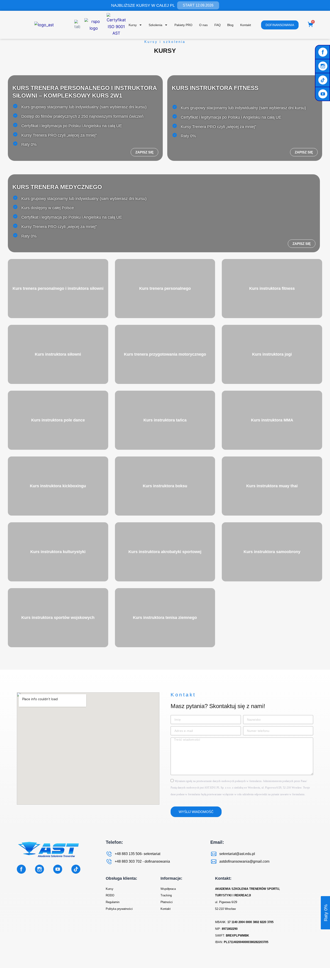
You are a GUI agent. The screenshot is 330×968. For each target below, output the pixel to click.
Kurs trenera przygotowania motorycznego (165, 354)
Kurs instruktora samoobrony (272, 551)
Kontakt (245, 25)
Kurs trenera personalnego (165, 288)
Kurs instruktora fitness (272, 288)
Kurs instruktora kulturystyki (58, 551)
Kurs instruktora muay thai (272, 486)
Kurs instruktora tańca (165, 420)
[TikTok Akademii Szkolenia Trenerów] (323, 79)
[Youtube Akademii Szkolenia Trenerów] (323, 93)
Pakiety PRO (183, 25)
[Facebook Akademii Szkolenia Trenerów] (323, 52)
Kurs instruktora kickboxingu (58, 486)
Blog (230, 25)
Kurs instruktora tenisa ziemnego (165, 617)
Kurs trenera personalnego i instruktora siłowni (58, 288)
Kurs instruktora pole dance (58, 420)
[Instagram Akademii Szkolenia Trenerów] (323, 66)
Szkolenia (155, 25)
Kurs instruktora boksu (165, 486)
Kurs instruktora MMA (272, 420)
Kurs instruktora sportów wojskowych (58, 617)
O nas (203, 25)
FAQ (217, 25)
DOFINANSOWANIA (280, 25)
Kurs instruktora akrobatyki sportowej (164, 551)
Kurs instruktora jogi (272, 354)
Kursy (133, 25)
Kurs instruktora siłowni (58, 354)
